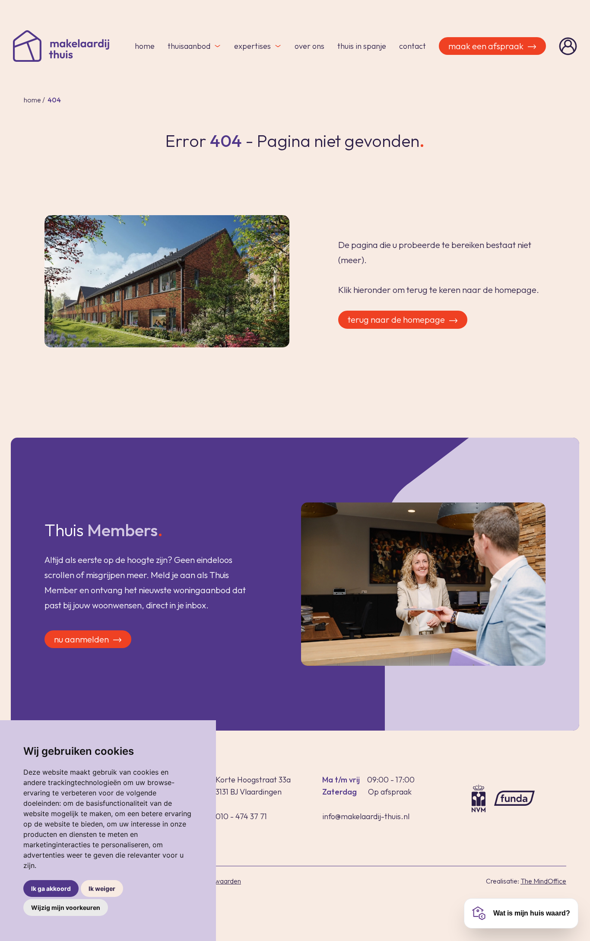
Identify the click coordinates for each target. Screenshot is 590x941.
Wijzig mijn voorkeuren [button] (65, 907)
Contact (412, 46)
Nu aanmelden (81, 639)
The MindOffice (543, 881)
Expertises (252, 46)
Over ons (309, 46)
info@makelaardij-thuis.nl (365, 816)
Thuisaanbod (189, 46)
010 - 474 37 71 (241, 816)
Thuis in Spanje (361, 46)
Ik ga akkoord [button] (51, 888)
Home (145, 46)
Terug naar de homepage (396, 319)
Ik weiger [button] (102, 888)
